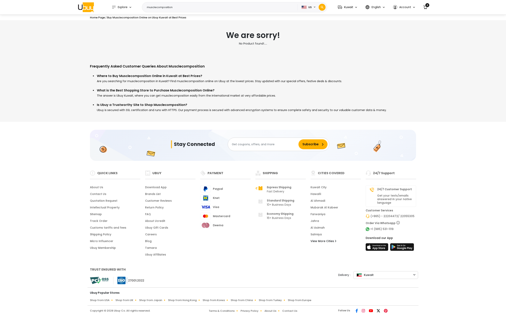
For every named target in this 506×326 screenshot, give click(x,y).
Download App (156, 187)
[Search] (322, 7)
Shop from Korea (214, 300)
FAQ (148, 214)
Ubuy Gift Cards (156, 228)
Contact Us (98, 194)
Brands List (153, 194)
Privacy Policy (250, 311)
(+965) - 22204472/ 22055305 (392, 216)
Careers (151, 234)
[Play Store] (402, 248)
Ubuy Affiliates (155, 255)
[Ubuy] (86, 7)
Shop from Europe (299, 300)
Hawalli (316, 194)
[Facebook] (357, 311)
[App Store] (377, 248)
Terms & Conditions (222, 311)
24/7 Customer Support (394, 189)
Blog (148, 241)
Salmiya (316, 234)
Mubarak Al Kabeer (324, 207)
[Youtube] (371, 311)
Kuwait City (319, 187)
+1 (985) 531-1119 (382, 229)
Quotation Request (103, 201)
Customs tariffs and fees (108, 228)
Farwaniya (318, 214)
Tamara (151, 248)
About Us (96, 187)
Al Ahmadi (318, 201)
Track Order (99, 221)
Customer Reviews (158, 201)
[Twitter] (378, 311)
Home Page (97, 17)
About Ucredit (155, 221)
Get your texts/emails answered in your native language (394, 199)
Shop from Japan (150, 300)
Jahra (315, 221)
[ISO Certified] (128, 280)
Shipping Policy (100, 234)
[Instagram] (363, 311)
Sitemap (96, 214)
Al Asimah (318, 228)
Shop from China (242, 300)
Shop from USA (100, 300)
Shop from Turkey (270, 300)
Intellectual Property (105, 207)
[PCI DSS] (99, 280)
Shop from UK (124, 300)
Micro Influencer (101, 241)
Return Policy (154, 207)
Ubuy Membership (103, 248)
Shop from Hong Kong (182, 300)
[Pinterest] (385, 311)
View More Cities (323, 241)
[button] (347, 7)
